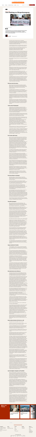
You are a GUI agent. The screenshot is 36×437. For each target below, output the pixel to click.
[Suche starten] (28, 4)
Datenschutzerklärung (13, 435)
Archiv (6, 9)
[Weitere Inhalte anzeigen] (34, 412)
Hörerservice (23, 427)
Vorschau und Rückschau (3, 427)
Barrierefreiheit (30, 432)
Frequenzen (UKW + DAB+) (10, 428)
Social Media (23, 428)
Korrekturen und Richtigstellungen (31, 431)
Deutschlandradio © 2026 (18, 434)
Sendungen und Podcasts (3, 428)
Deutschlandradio (31, 427)
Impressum (24, 435)
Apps (15, 428)
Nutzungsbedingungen (19, 435)
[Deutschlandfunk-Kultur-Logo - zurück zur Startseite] (18, 2)
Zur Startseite (11, 422)
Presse (29, 428)
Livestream (8, 427)
